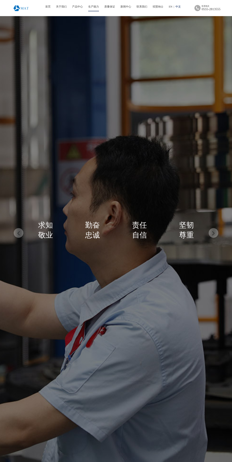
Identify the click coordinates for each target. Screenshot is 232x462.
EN (170, 6)
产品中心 (77, 6)
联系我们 (142, 6)
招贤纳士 (158, 6)
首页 (48, 6)
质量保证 (109, 6)
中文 (178, 6)
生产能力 (93, 6)
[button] (18, 233)
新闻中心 (125, 6)
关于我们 (61, 6)
